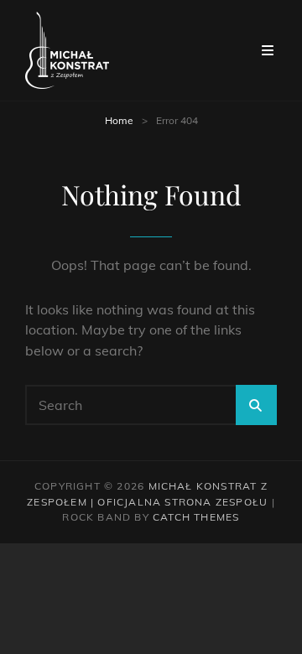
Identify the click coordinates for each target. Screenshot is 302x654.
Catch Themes (196, 517)
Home (119, 120)
